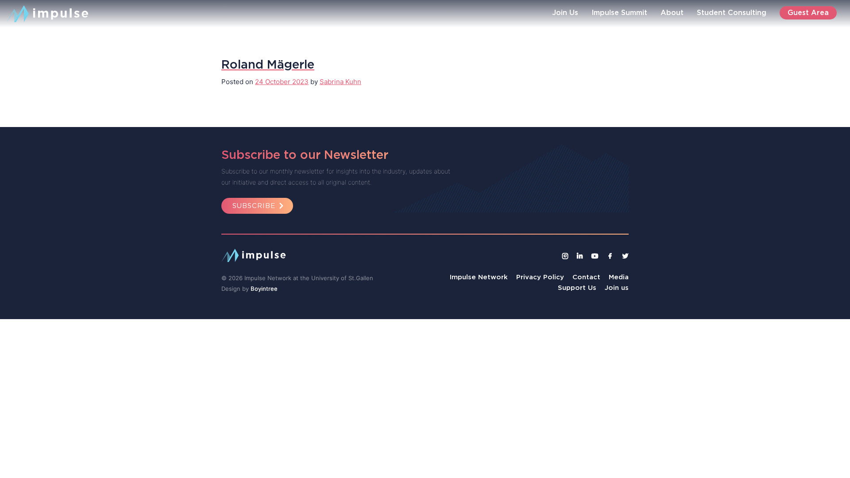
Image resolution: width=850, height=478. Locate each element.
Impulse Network (479, 277)
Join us (617, 287)
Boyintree (264, 288)
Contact (586, 277)
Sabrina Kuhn (340, 81)
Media (619, 277)
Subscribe (253, 205)
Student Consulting (731, 12)
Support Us (577, 287)
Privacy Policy (540, 277)
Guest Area (808, 12)
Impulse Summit (619, 12)
